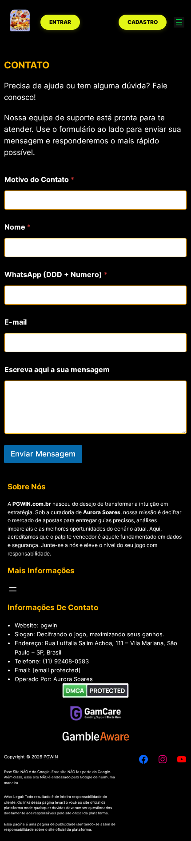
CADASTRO (142, 22)
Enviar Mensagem (43, 453)
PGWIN (51, 756)
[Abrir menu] (179, 22)
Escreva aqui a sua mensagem (57, 369)
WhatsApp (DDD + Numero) (55, 274)
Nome (17, 227)
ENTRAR (60, 22)
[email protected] (56, 670)
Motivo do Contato (39, 179)
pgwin (48, 625)
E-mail (15, 322)
